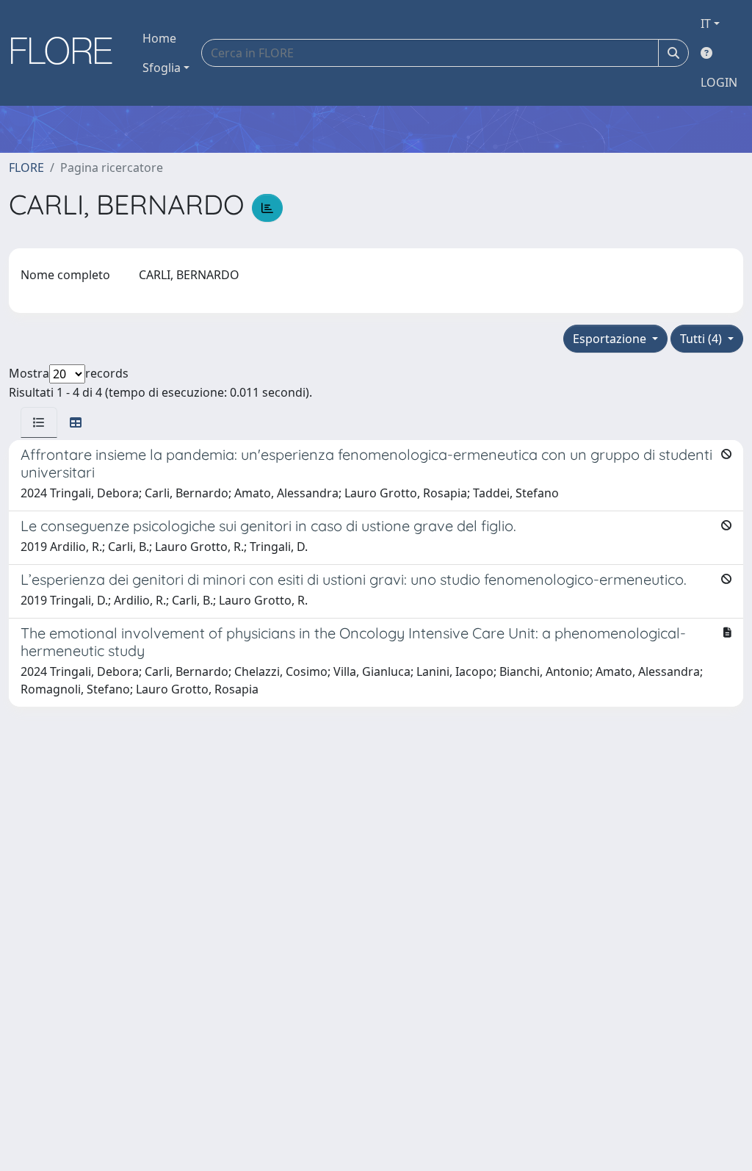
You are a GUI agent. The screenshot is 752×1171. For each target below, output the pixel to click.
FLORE (26, 167)
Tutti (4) (702, 339)
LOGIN (719, 82)
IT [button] (706, 23)
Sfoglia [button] (161, 68)
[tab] (39, 422)
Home (159, 38)
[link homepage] (67, 53)
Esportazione (611, 339)
